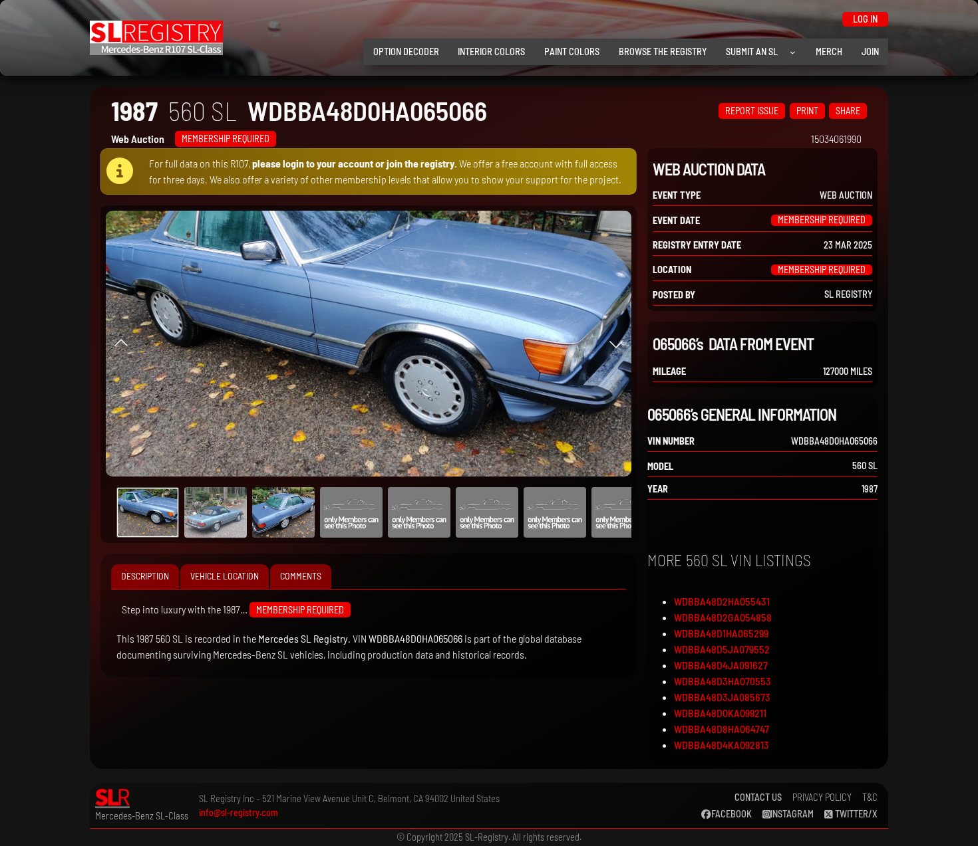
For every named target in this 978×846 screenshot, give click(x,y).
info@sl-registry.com (238, 812)
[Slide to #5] (487, 512)
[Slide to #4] (419, 512)
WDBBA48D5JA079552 (722, 649)
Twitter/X (855, 813)
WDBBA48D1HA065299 (721, 633)
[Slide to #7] (622, 512)
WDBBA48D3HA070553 (722, 681)
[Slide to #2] (283, 512)
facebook (731, 813)
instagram (792, 813)
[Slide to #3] (351, 512)
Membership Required (225, 138)
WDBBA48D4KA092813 (721, 744)
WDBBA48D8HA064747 (721, 728)
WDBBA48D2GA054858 (723, 617)
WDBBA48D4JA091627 (721, 665)
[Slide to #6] (555, 512)
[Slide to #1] (147, 512)
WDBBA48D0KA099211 (720, 712)
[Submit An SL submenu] (793, 52)
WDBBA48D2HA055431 (722, 601)
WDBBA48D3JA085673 (722, 696)
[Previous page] (121, 343)
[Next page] (616, 343)
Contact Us (758, 797)
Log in (865, 19)
